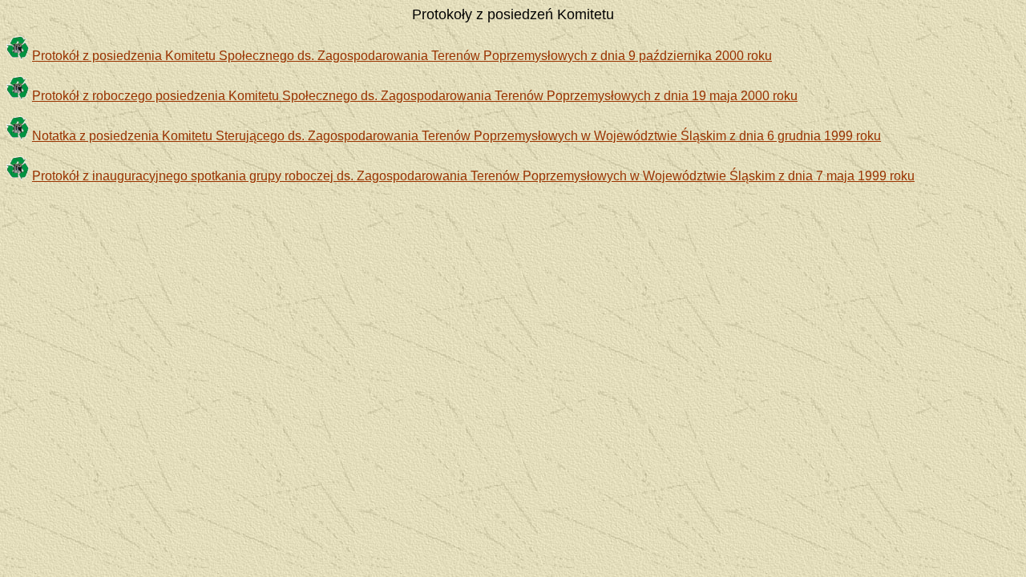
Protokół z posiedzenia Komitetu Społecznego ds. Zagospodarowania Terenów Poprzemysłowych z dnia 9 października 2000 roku (402, 56)
